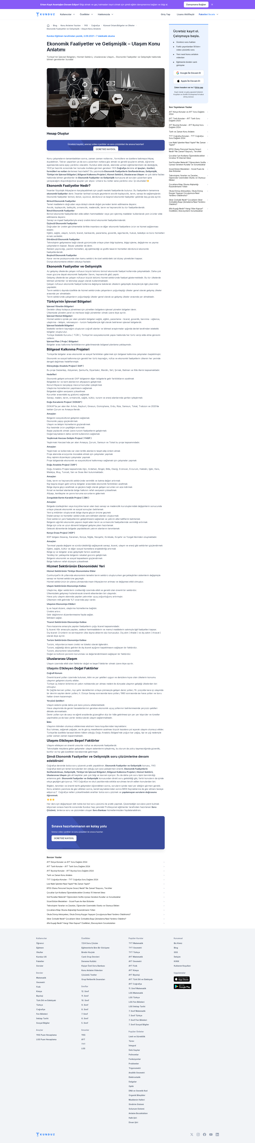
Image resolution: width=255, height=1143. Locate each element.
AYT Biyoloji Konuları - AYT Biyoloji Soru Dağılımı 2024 (70, 871)
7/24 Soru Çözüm (89, 943)
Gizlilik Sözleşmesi (190, 94)
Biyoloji (39, 996)
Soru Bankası (99, 810)
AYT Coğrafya (135, 984)
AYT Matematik (136, 957)
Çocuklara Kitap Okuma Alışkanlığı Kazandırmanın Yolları (71, 910)
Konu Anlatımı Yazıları (71, 25)
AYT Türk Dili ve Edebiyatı (141, 979)
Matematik (41, 978)
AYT (83, 1039)
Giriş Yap (165, 14)
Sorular (39, 966)
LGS (83, 1048)
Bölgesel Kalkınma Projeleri (92, 174)
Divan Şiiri (133, 1122)
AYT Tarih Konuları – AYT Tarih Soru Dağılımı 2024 (68, 866)
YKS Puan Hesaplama (46, 1035)
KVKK (176, 961)
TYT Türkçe (134, 952)
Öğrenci (40, 943)
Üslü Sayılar (134, 1050)
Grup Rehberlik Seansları (93, 979)
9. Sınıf (84, 1005)
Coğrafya (95, 25)
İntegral (132, 1045)
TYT (83, 1044)
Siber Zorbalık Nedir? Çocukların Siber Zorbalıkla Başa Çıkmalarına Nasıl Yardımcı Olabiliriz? (86, 919)
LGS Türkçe (134, 997)
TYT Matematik (136, 943)
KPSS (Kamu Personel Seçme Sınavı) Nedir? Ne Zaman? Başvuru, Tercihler (79, 888)
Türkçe (39, 1005)
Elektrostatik (134, 1077)
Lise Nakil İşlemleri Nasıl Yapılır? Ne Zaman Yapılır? (68, 884)
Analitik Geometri (137, 1073)
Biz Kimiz (178, 943)
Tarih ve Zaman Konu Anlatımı (59, 875)
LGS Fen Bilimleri (136, 1002)
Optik (131, 1086)
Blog (55, 25)
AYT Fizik (133, 966)
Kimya (39, 991)
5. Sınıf (84, 1023)
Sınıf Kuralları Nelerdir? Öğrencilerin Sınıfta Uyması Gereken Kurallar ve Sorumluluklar (84, 897)
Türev (131, 1041)
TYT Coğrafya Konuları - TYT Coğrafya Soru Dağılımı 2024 (72, 880)
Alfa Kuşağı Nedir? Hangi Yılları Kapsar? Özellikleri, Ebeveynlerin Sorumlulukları (81, 923)
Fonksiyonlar (135, 1059)
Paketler (40, 961)
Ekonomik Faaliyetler (115, 171)
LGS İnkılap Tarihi (137, 1006)
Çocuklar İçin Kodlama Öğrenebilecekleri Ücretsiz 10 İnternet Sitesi (76, 893)
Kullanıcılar (66, 14)
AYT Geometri (135, 961)
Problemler (134, 1063)
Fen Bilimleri (42, 1014)
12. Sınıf (85, 991)
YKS (86, 25)
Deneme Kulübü (88, 961)
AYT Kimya (134, 970)
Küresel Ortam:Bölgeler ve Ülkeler (119, 25)
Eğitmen (40, 948)
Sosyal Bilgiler (43, 1023)
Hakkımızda (104, 14)
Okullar (39, 952)
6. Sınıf (84, 1018)
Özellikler (85, 14)
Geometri (40, 982)
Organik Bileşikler (137, 1095)
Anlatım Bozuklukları (138, 1113)
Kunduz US (41, 957)
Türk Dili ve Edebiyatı (46, 1000)
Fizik (38, 987)
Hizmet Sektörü (115, 174)
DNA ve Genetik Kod (138, 1091)
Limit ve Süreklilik (137, 1036)
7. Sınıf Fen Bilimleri (138, 1020)
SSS (176, 952)
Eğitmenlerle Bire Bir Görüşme (95, 948)
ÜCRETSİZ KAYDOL (106, 149)
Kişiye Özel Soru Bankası (93, 966)
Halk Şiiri (133, 1118)
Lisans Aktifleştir (186, 14)
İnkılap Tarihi (42, 1018)
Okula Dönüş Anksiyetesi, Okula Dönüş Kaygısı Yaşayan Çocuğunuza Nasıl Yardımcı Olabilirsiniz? (89, 914)
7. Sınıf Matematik (137, 1011)
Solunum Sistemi (136, 1109)
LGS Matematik (136, 993)
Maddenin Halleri (137, 1100)
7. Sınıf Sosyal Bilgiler (139, 1024)
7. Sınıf (84, 1014)
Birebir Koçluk (88, 952)
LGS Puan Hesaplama (46, 1039)
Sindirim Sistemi (136, 1104)
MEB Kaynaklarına (131, 789)
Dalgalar (133, 1082)
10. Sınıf (85, 1000)
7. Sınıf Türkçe (135, 1015)
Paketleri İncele (207, 14)
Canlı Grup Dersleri (90, 957)
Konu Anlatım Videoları (92, 970)
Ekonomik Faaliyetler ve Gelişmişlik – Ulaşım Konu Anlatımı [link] (74, 29)
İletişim (177, 957)
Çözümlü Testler (89, 975)
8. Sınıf (84, 1009)
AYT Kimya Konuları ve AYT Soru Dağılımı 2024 (67, 862)
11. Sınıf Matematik (137, 988)
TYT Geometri (135, 948)
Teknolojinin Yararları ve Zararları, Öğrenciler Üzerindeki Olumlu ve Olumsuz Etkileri (83, 906)
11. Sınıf (84, 996)
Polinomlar (134, 1054)
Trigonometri (135, 1068)
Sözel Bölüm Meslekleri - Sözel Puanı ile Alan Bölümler (70, 901)
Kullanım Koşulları (182, 966)
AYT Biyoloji (134, 975)
